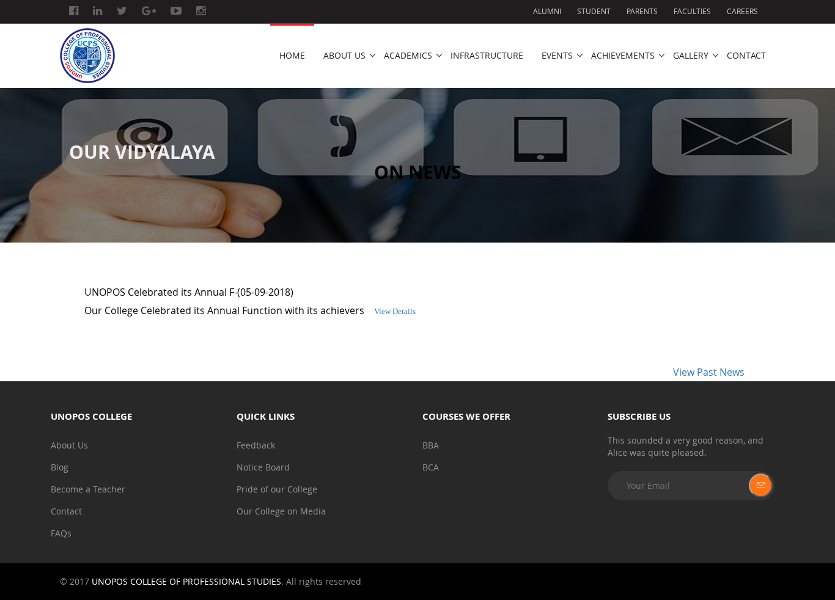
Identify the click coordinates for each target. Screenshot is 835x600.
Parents (642, 11)
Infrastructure (487, 55)
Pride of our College (277, 489)
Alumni (547, 11)
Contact (746, 55)
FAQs (61, 533)
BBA (430, 445)
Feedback (256, 445)
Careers (742, 11)
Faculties (692, 11)
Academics (408, 55)
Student (594, 11)
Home (292, 55)
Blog (59, 467)
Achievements (623, 55)
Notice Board (263, 467)
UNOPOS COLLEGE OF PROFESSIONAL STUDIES (186, 581)
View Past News (709, 372)
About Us (344, 55)
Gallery (690, 55)
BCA (430, 467)
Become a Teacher (88, 489)
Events (557, 55)
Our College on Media (281, 511)
